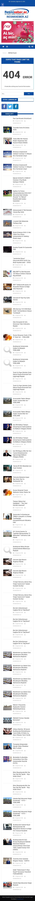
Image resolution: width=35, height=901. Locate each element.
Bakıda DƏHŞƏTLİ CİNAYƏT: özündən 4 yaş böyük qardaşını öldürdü (22, 180)
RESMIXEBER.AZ (17, 16)
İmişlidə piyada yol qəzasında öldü (22, 248)
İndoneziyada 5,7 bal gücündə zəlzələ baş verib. (22, 211)
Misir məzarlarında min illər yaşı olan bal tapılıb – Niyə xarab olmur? (21, 774)
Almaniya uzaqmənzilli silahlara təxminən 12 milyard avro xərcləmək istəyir (22, 154)
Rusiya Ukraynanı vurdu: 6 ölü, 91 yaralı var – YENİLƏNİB (22, 336)
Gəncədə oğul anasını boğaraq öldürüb (19, 560)
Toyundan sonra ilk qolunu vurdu (21, 128)
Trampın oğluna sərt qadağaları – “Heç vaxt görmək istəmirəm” (20, 503)
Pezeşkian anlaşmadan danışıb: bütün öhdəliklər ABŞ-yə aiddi (20, 746)
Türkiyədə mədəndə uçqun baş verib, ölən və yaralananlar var (21, 479)
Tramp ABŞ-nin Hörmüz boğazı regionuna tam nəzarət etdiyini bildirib (20, 141)
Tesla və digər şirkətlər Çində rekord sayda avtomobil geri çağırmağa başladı (22, 374)
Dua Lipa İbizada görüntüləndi (22, 118)
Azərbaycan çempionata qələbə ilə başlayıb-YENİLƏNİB (20, 348)
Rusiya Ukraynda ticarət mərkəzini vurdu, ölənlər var (21, 491)
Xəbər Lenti (9, 114)
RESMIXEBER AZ (17, 123)
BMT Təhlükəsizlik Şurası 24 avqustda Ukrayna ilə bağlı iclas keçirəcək (22, 287)
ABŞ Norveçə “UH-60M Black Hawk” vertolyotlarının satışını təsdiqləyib (22, 311)
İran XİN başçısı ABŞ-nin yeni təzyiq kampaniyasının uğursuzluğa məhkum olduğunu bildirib (22, 454)
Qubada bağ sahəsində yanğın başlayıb (22, 884)
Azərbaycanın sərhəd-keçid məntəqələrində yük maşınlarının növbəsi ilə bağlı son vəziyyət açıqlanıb (22, 828)
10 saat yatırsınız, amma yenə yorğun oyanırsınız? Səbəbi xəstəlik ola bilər (22, 584)
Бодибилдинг (20, 899)
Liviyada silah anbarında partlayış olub (20, 222)
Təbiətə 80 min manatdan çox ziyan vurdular (22, 467)
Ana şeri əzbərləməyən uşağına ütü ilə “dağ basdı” (21, 609)
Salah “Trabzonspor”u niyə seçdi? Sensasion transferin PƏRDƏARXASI (22, 872)
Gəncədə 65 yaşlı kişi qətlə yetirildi (21, 299)
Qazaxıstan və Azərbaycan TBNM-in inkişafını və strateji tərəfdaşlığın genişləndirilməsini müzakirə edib (22, 518)
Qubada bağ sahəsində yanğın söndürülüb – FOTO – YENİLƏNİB (22, 800)
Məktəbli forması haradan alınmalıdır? (21, 719)
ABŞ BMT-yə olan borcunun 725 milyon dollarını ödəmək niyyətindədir (22, 273)
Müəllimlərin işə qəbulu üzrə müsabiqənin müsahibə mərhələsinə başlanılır (22, 654)
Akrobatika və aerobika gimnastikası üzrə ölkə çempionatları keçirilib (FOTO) (20, 760)
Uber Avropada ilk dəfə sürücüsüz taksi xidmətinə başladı (21, 324)
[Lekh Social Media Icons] (4, 106)
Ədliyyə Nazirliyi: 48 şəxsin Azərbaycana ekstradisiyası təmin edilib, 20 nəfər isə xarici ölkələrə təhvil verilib (21, 732)
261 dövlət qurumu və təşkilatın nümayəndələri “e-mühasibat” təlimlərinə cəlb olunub (22, 534)
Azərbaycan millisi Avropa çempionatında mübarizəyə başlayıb (21, 548)
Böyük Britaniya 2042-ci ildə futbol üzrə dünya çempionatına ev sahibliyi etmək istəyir (22, 235)
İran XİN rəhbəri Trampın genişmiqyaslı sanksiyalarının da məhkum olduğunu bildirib (22, 427)
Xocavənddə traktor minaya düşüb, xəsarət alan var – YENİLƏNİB (21, 400)
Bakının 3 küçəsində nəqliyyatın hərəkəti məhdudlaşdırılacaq (19, 707)
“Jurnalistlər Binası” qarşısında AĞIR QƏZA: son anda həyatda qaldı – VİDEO (22, 260)
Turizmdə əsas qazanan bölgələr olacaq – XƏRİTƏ (21, 860)
